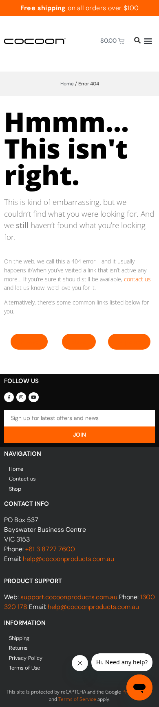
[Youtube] (33, 397)
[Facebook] (9, 397)
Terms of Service (77, 699)
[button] (148, 41)
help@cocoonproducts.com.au (68, 559)
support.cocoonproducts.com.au (68, 597)
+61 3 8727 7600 (50, 549)
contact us (137, 279)
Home (67, 83)
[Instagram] (21, 397)
